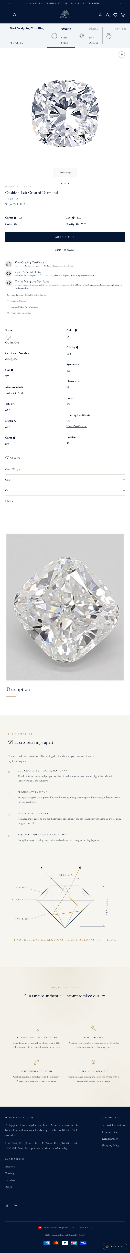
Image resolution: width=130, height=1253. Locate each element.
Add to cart (65, 249)
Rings (8, 1187)
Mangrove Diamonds (20, 186)
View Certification (77, 426)
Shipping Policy (110, 1145)
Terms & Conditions (113, 1125)
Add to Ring (65, 237)
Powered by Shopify (77, 1235)
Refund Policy (110, 1138)
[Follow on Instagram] (7, 1205)
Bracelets (10, 1166)
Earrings (10, 1173)
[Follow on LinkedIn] (15, 1205)
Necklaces (11, 1180)
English (83, 1228)
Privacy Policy (109, 1132)
